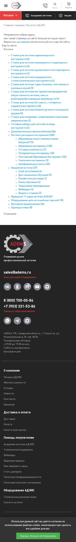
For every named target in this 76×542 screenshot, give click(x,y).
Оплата (8, 424)
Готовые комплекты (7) (32, 149)
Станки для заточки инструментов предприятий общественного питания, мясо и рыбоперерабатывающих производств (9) (39, 95)
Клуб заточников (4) (30, 171)
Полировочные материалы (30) (36, 153)
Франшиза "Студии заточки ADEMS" (32, 196)
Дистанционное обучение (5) (35, 175)
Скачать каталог (13, 502)
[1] (55, 5)
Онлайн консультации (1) (32, 178)
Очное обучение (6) (29, 182)
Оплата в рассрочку (15, 430)
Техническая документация (20, 497)
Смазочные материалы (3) (33, 160)
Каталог (9, 15)
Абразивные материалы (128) (35, 146)
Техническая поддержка (18, 449)
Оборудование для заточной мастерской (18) (37, 200)
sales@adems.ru (17, 272)
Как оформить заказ (16, 466)
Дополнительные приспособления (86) (33, 131)
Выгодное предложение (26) (27, 204)
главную (25, 42)
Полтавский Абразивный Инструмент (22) (42, 157)
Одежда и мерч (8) (21, 207)
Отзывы (8, 388)
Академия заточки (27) (24, 168)
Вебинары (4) (25, 189)
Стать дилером (13, 471)
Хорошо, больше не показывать (38, 535)
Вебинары (9, 455)
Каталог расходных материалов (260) (33, 135)
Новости (9, 393)
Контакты (10, 399)
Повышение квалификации (34, 186)
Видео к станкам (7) (30, 193)
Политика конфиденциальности (22, 477)
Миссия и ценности (15, 382)
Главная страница (14, 25)
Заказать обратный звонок (19, 311)
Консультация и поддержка (20, 277)
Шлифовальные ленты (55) (34, 164)
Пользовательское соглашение (22, 482)
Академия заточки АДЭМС (19, 444)
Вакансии (9, 404)
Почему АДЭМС (13, 377)
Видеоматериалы (14, 461)
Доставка (9, 419)
